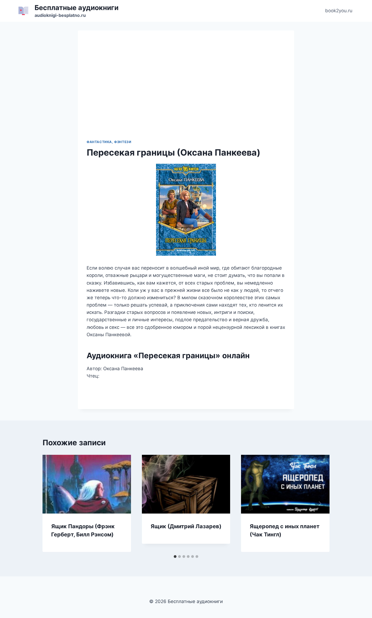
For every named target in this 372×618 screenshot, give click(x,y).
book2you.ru (338, 10)
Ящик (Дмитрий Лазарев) (186, 526)
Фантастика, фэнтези (109, 142)
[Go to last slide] (52, 503)
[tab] (175, 556)
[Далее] (320, 503)
